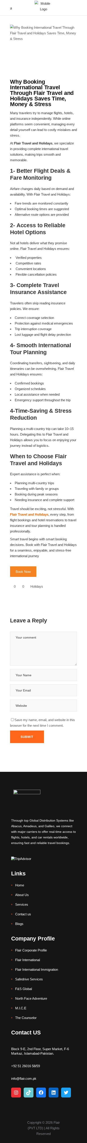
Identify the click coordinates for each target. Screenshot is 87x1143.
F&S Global (23, 989)
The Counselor (26, 1018)
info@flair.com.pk (23, 1078)
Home (19, 885)
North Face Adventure (31, 998)
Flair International (27, 960)
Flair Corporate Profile (31, 950)
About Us (22, 895)
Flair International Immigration (36, 969)
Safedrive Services (29, 979)
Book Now (23, 572)
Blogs (19, 924)
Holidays (36, 586)
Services (21, 904)
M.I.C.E (20, 1008)
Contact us (23, 914)
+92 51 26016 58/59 (25, 1066)
